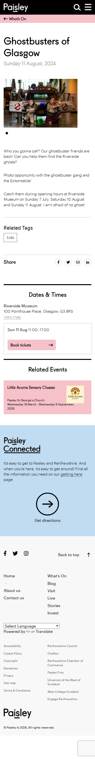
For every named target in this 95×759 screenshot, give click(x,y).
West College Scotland (63, 691)
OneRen (53, 653)
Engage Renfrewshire (62, 699)
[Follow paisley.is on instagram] (26, 553)
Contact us (14, 597)
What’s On (17, 19)
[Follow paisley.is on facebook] (5, 553)
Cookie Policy (13, 653)
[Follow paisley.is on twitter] (15, 553)
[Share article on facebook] (58, 262)
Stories (54, 605)
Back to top (68, 554)
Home (9, 575)
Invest (53, 612)
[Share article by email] (78, 262)
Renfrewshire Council (62, 645)
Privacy (8, 675)
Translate (44, 631)
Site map (10, 682)
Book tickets (20, 345)
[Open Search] (77, 7)
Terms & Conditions (17, 690)
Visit (51, 590)
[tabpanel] (40, 103)
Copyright (11, 660)
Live (51, 598)
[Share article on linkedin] (87, 262)
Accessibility (12, 645)
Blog (52, 583)
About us (12, 590)
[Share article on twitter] (68, 262)
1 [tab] (7, 133)
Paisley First (56, 672)
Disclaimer (11, 668)
